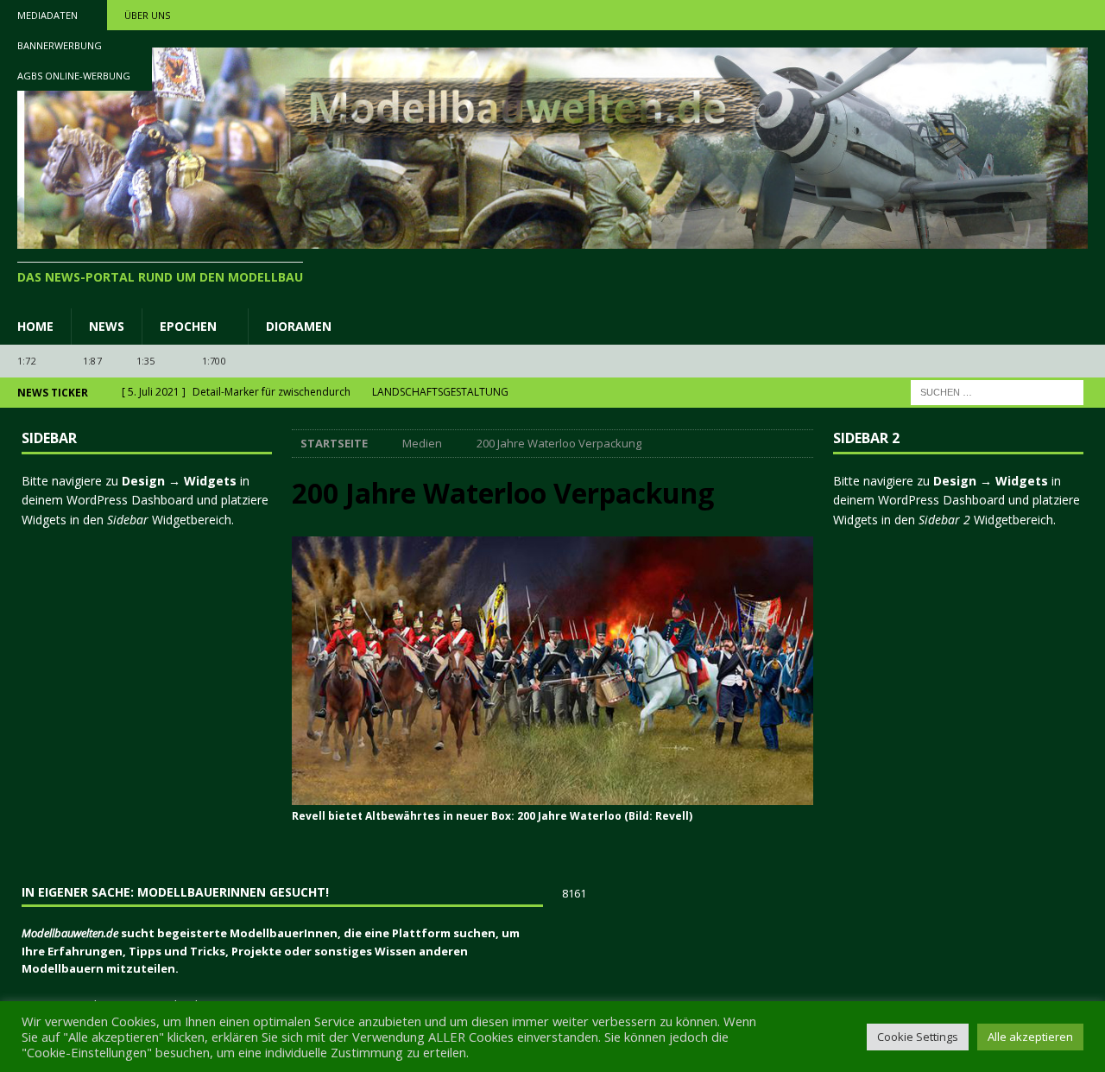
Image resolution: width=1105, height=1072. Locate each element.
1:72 (26, 360)
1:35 (145, 360)
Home (35, 326)
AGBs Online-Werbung (73, 75)
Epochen (188, 326)
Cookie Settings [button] (917, 1036)
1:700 (214, 360)
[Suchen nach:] (997, 391)
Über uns (147, 15)
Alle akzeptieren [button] (1030, 1036)
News (106, 326)
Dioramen (299, 326)
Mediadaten (47, 15)
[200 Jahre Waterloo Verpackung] (552, 794)
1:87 (92, 360)
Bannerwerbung (59, 45)
